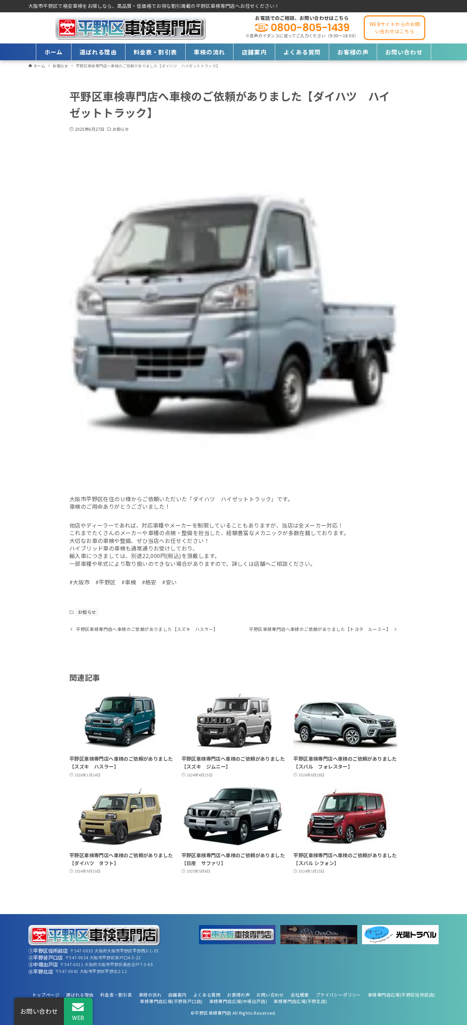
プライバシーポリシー (338, 994)
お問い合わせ (270, 994)
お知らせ (120, 129)
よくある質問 (207, 994)
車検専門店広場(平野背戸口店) (171, 1001)
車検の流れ (150, 994)
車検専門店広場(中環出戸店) (238, 1001)
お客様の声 (238, 994)
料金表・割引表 (116, 994)
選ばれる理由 (79, 994)
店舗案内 (177, 994)
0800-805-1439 (309, 28)
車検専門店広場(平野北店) (300, 1001)
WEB (78, 1017)
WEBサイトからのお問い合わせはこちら (395, 28)
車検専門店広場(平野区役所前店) (401, 994)
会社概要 (300, 994)
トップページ (45, 994)
